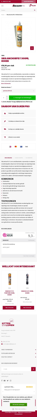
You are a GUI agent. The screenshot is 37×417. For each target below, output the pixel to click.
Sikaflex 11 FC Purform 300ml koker (9, 293)
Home (2, 14)
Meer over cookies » (20, 409)
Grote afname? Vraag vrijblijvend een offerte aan (17, 102)
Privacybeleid (18, 414)
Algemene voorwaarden (24, 412)
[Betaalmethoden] (10, 146)
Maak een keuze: (6, 87)
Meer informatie (6, 83)
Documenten (29, 158)
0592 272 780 (7, 1)
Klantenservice (28, 1)
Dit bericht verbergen (18, 404)
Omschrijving (8, 158)
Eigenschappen (19, 158)
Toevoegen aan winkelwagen (23, 97)
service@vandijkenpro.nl (9, 344)
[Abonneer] (33, 369)
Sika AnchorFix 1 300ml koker (14, 14)
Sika (2, 55)
